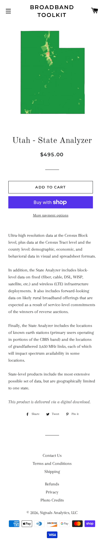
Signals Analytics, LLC (59, 512)
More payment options (51, 215)
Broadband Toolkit (52, 11)
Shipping (52, 471)
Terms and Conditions (52, 463)
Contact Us (52, 455)
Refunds (52, 484)
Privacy (52, 492)
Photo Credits (52, 500)
